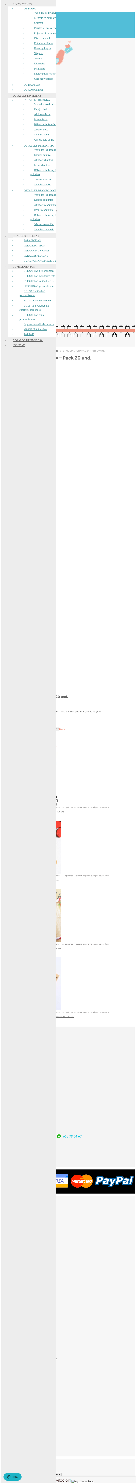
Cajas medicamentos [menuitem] (45, 33)
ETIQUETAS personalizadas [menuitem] (39, 270)
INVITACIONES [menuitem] (22, 4)
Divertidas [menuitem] (39, 63)
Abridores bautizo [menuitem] (43, 160)
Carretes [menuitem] (38, 22)
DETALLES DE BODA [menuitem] (37, 99)
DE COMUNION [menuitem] (33, 89)
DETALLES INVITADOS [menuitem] (27, 95)
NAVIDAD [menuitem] (19, 345)
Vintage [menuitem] (38, 58)
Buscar (57, 1474)
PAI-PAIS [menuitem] (29, 334)
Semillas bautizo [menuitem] (42, 184)
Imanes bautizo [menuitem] (42, 165)
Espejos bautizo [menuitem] (42, 155)
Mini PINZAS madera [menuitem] (35, 329)
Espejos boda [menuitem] (41, 109)
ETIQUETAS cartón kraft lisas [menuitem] (40, 281)
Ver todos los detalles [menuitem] (45, 104)
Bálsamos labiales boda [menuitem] (46, 124)
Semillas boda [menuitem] (41, 134)
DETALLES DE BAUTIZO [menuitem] (39, 145)
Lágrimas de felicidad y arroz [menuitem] (39, 324)
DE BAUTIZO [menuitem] (32, 84)
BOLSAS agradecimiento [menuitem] (37, 300)
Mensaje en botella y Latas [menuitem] (48, 17)
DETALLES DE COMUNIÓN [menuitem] (40, 190)
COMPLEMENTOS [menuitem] (24, 266)
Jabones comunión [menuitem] (44, 224)
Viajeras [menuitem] (38, 53)
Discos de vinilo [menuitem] (42, 38)
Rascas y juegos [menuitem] (42, 48)
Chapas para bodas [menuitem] (44, 139)
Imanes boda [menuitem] (40, 119)
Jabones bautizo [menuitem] (42, 179)
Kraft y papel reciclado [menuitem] (46, 73)
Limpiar (62, 729)
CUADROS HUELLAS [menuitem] (26, 236)
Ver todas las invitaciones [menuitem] (47, 12)
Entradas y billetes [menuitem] (43, 43)
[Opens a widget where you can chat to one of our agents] (12, 1477)
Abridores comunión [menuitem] (45, 204)
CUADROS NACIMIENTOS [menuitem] (40, 260)
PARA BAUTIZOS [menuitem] (34, 245)
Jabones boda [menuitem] (41, 129)
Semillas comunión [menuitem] (44, 229)
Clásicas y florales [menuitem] (43, 78)
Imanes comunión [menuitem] (43, 209)
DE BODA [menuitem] (30, 8)
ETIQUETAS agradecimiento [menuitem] (39, 276)
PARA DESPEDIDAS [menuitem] (36, 255)
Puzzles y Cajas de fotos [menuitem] (47, 28)
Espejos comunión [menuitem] (43, 199)
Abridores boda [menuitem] (42, 114)
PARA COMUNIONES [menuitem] (36, 250)
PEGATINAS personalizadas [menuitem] (39, 286)
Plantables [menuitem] (39, 68)
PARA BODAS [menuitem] (32, 240)
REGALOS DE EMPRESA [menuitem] (28, 340)
